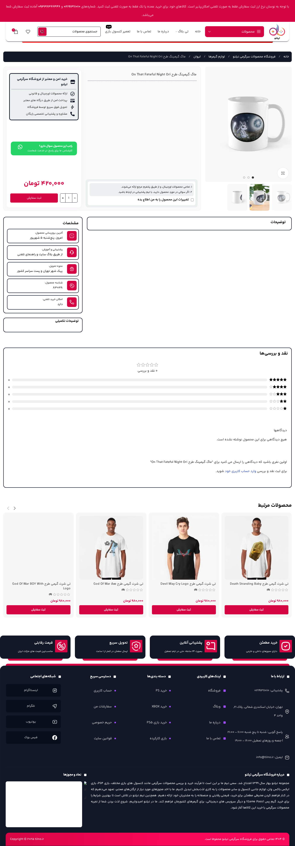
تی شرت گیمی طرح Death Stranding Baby (259, 583)
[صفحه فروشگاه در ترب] (85, 791)
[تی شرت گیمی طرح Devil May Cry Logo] (184, 548)
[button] (256, 609)
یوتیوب (31, 721)
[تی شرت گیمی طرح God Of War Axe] (111, 548)
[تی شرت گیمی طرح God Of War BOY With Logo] (39, 548)
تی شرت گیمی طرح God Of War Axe (118, 583)
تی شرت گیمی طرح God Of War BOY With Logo (41, 586)
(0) (268, 590)
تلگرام (31, 706)
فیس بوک (31, 737)
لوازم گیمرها (216, 56)
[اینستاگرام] (54, 690)
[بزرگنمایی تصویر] (283, 173)
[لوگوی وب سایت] (277, 31)
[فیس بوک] (54, 737)
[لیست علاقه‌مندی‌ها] (28, 31)
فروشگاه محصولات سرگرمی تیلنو (254, 56)
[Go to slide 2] (248, 177)
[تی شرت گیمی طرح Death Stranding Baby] (256, 548)
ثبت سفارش (34, 198)
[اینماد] (44, 804)
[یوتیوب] (54, 721)
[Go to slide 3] (244, 177)
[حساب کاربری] (42, 31)
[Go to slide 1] (253, 177)
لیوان (197, 56)
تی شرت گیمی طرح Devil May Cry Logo (188, 583)
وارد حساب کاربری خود (240, 471)
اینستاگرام (31, 690)
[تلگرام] (54, 706)
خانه (286, 56)
